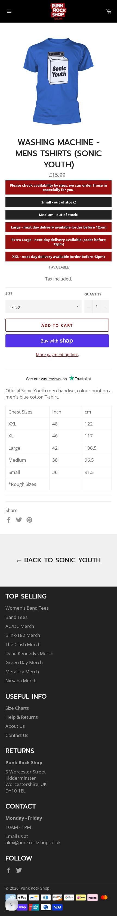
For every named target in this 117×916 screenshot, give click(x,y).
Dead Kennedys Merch (29, 653)
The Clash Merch (23, 644)
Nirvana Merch (20, 680)
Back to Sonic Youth (61, 560)
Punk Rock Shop (35, 888)
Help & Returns (21, 717)
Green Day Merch (24, 662)
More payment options (57, 354)
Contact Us (16, 735)
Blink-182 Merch (22, 635)
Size (8, 294)
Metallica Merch (22, 671)
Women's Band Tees (27, 608)
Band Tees (16, 617)
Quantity (92, 294)
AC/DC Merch (19, 626)
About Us (15, 726)
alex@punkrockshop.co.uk (33, 842)
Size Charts (17, 708)
